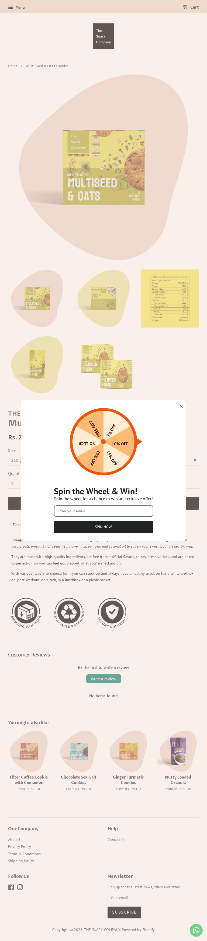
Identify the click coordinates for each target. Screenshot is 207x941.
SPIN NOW (103, 526)
